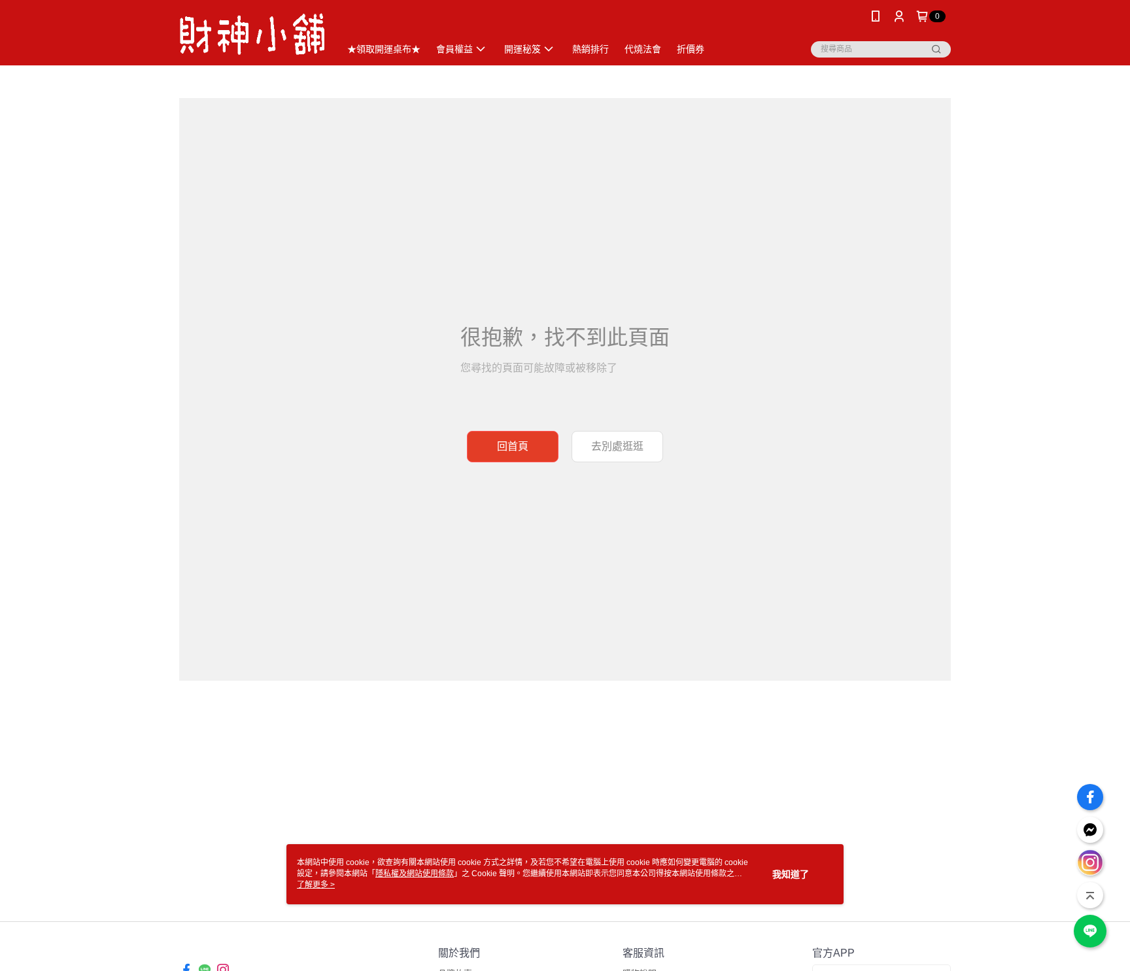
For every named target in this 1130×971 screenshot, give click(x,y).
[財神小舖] (251, 34)
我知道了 (790, 874)
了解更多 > (316, 884)
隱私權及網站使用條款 (414, 873)
